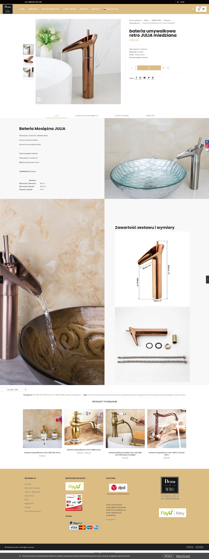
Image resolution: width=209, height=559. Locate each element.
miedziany (169, 395)
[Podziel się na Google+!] (140, 77)
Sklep (146, 20)
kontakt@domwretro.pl (170, 496)
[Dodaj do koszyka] (149, 67)
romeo (176, 395)
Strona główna (135, 20)
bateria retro (109, 395)
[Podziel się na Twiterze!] (148, 77)
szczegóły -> (111, 519)
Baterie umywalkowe (73, 395)
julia (157, 395)
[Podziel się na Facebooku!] (136, 77)
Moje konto (29, 496)
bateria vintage (136, 395)
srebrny (183, 395)
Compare (168, 67)
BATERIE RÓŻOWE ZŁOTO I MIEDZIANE (49, 395)
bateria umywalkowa (122, 395)
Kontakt (28, 484)
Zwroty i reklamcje (32, 492)
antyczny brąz (92, 395)
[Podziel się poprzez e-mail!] (144, 77)
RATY (27, 499)
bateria (101, 395)
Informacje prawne (33, 511)
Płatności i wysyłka (32, 488)
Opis (56, 115)
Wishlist (28, 507)
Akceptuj (168, 556)
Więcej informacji (183, 556)
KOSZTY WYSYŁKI (122, 115)
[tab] (56, 115)
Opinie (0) (150, 115)
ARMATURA (156, 20)
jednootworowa (149, 395)
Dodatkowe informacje (86, 115)
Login (182, 2)
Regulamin (29, 503)
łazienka (162, 395)
